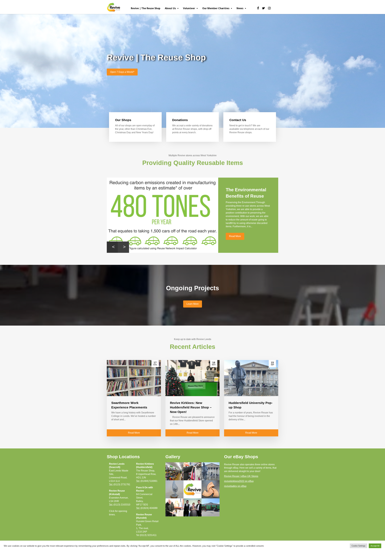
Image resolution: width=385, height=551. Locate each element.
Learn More (192, 304)
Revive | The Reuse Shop (145, 8)
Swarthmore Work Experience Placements (245, 196)
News (240, 8)
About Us (170, 8)
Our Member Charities (215, 8)
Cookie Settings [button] (358, 546)
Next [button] (123, 247)
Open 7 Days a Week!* (122, 72)
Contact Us (237, 120)
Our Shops (123, 120)
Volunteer (189, 8)
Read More (235, 242)
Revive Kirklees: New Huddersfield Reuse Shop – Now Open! (191, 407)
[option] (192, 215)
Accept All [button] (375, 546)
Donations (180, 120)
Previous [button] (112, 247)
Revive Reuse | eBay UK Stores (241, 476)
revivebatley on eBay (235, 486)
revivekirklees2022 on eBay (239, 481)
